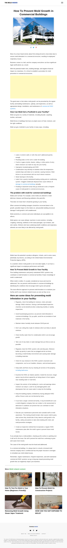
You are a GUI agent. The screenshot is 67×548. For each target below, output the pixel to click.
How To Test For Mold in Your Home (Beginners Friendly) (18, 482)
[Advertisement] (33, 87)
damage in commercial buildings (25, 184)
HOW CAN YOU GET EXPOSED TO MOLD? (48, 504)
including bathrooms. (22, 370)
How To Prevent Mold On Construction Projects (48, 482)
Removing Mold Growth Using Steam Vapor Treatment (18, 504)
